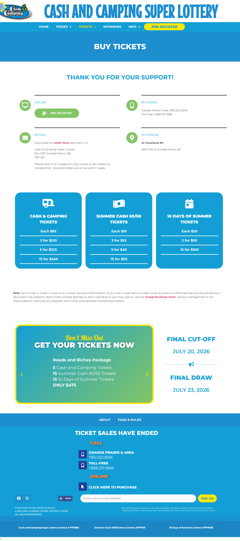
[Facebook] (18, 498)
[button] (21, 374)
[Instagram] (27, 498)
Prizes (62, 27)
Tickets (85, 27)
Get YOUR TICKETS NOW (84, 345)
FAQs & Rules (129, 420)
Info (132, 27)
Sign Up (207, 498)
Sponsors (112, 27)
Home (44, 27)
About (104, 420)
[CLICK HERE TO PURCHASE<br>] (83, 486)
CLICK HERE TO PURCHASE (113, 487)
